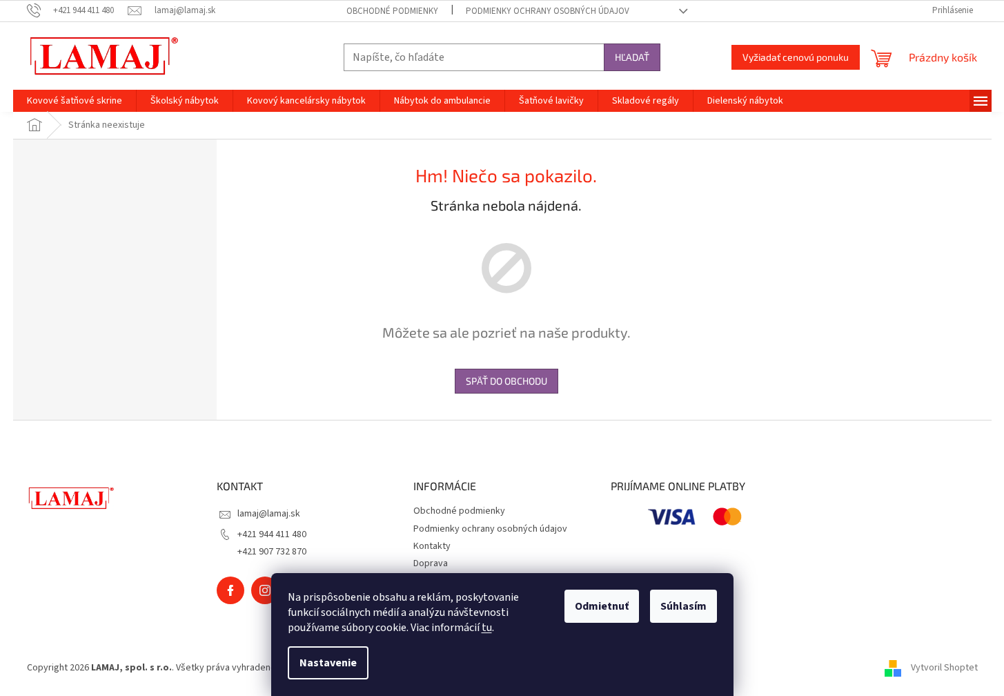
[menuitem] (74, 101)
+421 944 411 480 (271, 534)
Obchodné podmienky (392, 11)
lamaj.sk (265, 590)
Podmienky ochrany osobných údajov (547, 11)
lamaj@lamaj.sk (268, 514)
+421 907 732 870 (271, 552)
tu (487, 627)
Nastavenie (328, 662)
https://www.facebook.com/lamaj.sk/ (230, 590)
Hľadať (632, 57)
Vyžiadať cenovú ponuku (795, 57)
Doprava (430, 563)
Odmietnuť (602, 606)
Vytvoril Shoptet (944, 668)
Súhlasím (683, 606)
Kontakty (432, 546)
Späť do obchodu (506, 381)
